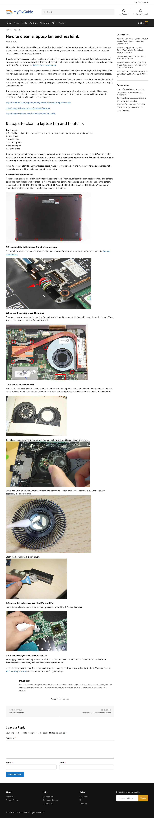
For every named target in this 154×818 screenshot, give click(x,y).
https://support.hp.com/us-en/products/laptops (28, 108)
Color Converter (123, 110)
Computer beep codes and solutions (131, 98)
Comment (11, 738)
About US (10, 797)
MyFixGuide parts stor (16, 671)
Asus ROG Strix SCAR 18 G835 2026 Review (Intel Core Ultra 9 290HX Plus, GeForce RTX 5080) (132, 65)
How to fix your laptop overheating (131, 89)
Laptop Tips (64, 699)
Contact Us (47, 803)
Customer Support (140, 14)
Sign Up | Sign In (141, 2)
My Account (123, 14)
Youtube (83, 803)
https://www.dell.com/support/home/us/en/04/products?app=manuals (38, 102)
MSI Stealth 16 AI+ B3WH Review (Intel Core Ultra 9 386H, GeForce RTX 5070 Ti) (132, 73)
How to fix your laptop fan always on (96, 713)
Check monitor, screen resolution (130, 107)
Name (9, 762)
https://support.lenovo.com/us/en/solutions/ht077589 (30, 113)
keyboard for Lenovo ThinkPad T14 (131, 104)
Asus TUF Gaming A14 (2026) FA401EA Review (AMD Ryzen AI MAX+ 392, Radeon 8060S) (132, 41)
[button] (143, 23)
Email (63, 762)
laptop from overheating (44, 65)
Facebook (83, 797)
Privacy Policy (12, 800)
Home (8, 30)
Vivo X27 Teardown (16, 713)
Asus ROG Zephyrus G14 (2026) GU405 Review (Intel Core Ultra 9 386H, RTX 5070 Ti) (130, 50)
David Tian (24, 681)
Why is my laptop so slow (127, 101)
